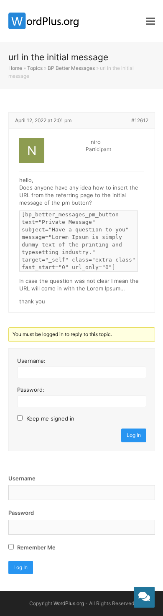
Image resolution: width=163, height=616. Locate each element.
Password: (30, 389)
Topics (35, 68)
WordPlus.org (68, 603)
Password (21, 512)
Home (15, 68)
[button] (150, 21)
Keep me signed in (50, 418)
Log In (134, 435)
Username (22, 478)
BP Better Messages (71, 68)
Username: (31, 360)
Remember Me (36, 547)
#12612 (139, 120)
